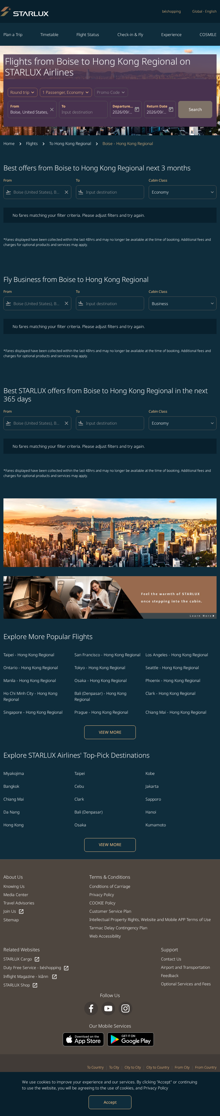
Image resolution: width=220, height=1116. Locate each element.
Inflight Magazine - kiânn (30, 977)
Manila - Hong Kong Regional (29, 680)
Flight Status (87, 34)
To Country (95, 1067)
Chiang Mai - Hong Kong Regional (176, 712)
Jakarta (152, 786)
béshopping (171, 11)
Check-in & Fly (130, 34)
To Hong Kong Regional (70, 143)
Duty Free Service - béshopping (36, 968)
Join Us (13, 911)
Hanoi (151, 812)
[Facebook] (91, 1008)
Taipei (79, 773)
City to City (133, 1067)
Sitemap (11, 919)
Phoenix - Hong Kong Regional (173, 680)
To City (114, 1067)
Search (195, 109)
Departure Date (123, 106)
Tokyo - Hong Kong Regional (99, 667)
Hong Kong (13, 824)
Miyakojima (13, 773)
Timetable (49, 34)
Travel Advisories (18, 903)
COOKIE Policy (102, 903)
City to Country (157, 1067)
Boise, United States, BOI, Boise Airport (29, 112)
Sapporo (153, 799)
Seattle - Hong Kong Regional (172, 667)
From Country (206, 1067)
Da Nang (11, 812)
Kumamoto (156, 824)
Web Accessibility (105, 936)
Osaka (80, 824)
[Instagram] (125, 1008)
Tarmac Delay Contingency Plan (118, 927)
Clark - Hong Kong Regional (170, 693)
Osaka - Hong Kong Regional (100, 680)
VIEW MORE (110, 732)
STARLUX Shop (20, 985)
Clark (79, 799)
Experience (171, 34)
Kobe (150, 773)
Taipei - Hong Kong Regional (28, 654)
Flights (32, 143)
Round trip (19, 92)
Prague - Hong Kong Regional (101, 712)
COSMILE (208, 34)
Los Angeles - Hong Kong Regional (177, 654)
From (14, 106)
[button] (66, 92)
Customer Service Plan (110, 911)
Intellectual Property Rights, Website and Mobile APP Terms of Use (150, 919)
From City (182, 1067)
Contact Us (171, 959)
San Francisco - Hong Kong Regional (107, 654)
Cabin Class (158, 180)
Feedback (169, 975)
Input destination (77, 112)
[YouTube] (108, 1008)
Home (9, 143)
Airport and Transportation (185, 967)
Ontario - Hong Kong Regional (30, 667)
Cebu (79, 786)
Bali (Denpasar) (88, 812)
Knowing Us (14, 886)
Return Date (157, 106)
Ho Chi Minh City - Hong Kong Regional (30, 696)
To (63, 106)
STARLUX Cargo (21, 959)
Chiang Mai (13, 799)
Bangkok (11, 786)
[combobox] (37, 192)
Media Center (15, 894)
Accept (110, 1102)
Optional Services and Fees (186, 983)
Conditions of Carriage (109, 886)
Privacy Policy (156, 1088)
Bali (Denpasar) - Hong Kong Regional (100, 696)
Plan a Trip (12, 34)
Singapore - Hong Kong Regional (32, 712)
